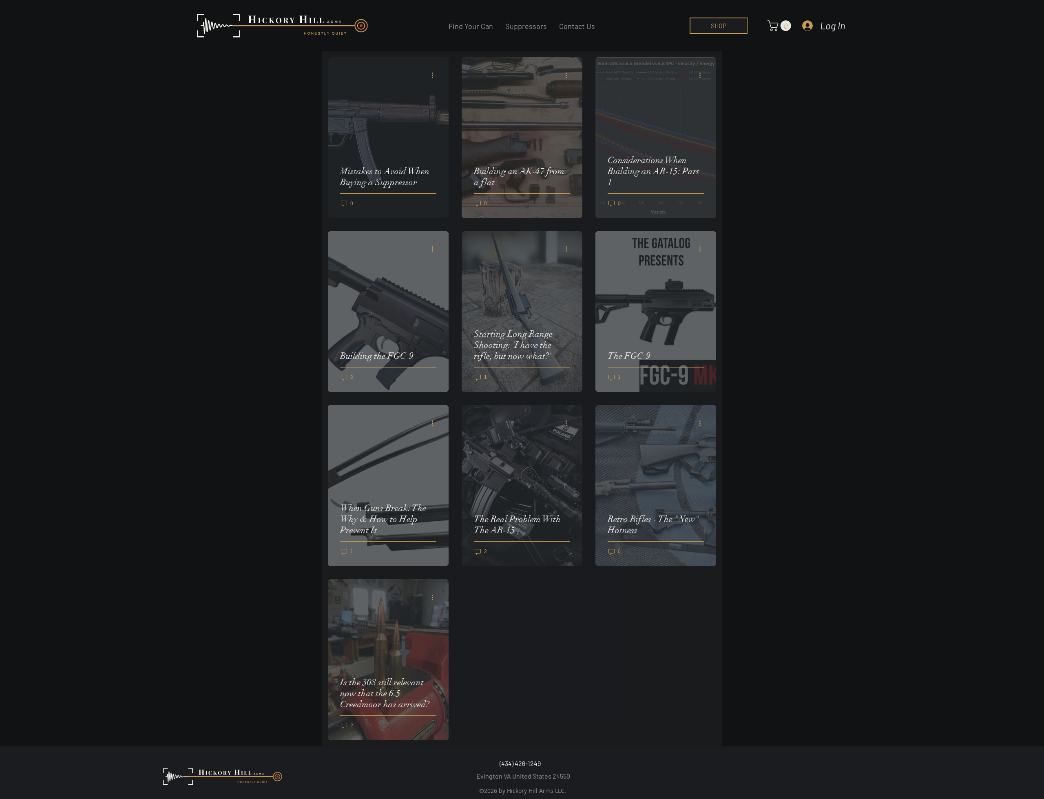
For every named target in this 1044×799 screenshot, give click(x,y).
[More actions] (435, 75)
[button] (781, 25)
